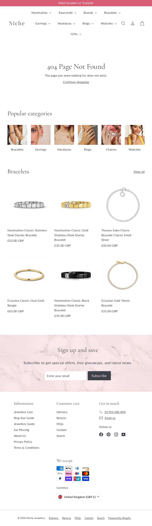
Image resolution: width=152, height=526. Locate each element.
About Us (20, 435)
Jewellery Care (23, 412)
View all (139, 171)
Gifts (74, 34)
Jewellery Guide (24, 424)
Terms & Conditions (26, 447)
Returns (61, 418)
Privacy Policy (23, 441)
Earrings (41, 23)
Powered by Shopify (119, 518)
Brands (89, 12)
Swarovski (66, 12)
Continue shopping (76, 82)
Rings (86, 23)
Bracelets (111, 12)
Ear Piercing (21, 429)
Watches (107, 23)
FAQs (60, 424)
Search (61, 435)
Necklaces (65, 23)
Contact (62, 429)
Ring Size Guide (24, 418)
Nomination (40, 12)
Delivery (62, 412)
